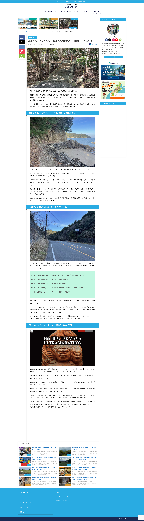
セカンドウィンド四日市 (62, 496)
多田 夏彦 (94, 44)
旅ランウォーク (32, 37)
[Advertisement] (62, 422)
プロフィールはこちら (113, 57)
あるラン (58, 492)
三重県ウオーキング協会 (62, 500)
